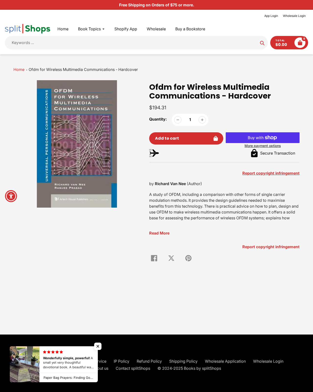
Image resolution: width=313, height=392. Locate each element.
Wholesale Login (294, 16)
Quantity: (158, 119)
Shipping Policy (183, 361)
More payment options (263, 146)
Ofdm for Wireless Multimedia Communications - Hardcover (83, 69)
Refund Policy (149, 361)
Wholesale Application (225, 361)
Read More (159, 233)
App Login (271, 16)
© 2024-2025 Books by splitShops (189, 368)
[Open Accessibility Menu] (11, 196)
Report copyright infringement (271, 246)
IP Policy (121, 361)
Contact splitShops (133, 368)
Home (18, 69)
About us (100, 368)
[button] (97, 346)
